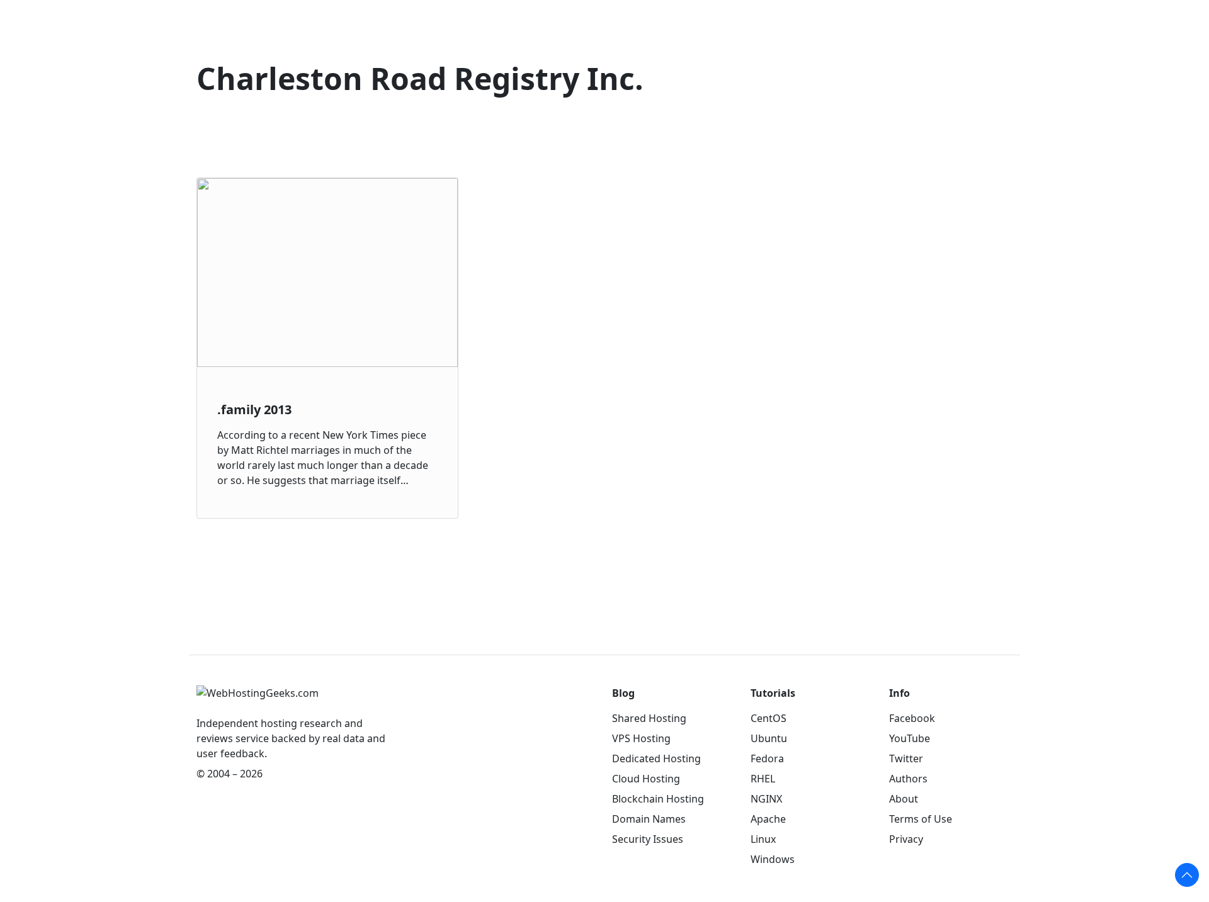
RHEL (763, 779)
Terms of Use (920, 819)
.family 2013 (254, 409)
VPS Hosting (641, 738)
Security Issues (647, 839)
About (903, 799)
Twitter (906, 758)
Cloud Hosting (646, 779)
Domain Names (649, 819)
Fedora (767, 758)
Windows (773, 859)
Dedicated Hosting (656, 758)
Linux (763, 839)
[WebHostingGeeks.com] (257, 699)
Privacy (906, 839)
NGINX (766, 799)
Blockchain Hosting (658, 799)
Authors (908, 779)
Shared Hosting (649, 718)
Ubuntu (769, 738)
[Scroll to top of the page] (1187, 875)
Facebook (912, 718)
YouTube (909, 738)
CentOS (768, 718)
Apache (768, 819)
